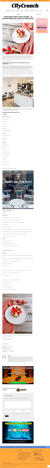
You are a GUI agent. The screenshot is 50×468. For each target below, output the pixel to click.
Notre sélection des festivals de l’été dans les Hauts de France (17, 0)
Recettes (43, 463)
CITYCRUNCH (37, 452)
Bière (12, 463)
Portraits (40, 463)
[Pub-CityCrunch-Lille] (42, 25)
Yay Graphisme (41, 457)
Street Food (10, 464)
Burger (18, 463)
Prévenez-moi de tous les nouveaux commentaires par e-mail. (11, 413)
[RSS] (47, 0)
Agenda (37, 10)
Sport (7, 464)
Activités (21, 10)
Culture (17, 10)
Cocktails (24, 463)
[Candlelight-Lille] (18, 375)
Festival (34, 463)
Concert (21, 463)
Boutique (27, 463)
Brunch (15, 463)
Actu (41, 10)
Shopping (4, 464)
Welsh (19, 464)
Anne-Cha (22, 20)
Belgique (9, 463)
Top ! (18, 14)
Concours (31, 463)
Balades (26, 10)
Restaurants (8, 10)
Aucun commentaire (18, 20)
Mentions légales (5, 466)
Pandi (37, 463)
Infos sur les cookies (12, 466)
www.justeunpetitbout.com (6, 348)
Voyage (16, 464)
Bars (13, 10)
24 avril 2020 (14, 20)
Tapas (14, 464)
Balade (7, 463)
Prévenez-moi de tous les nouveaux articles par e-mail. (24, 413)
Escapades (32, 10)
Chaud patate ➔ (4, 0)
